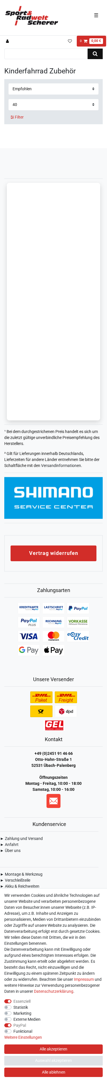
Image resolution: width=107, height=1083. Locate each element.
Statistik (20, 1007)
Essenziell (22, 1001)
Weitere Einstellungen (23, 1037)
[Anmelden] (8, 41)
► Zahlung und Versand (21, 838)
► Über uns (10, 850)
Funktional (22, 1031)
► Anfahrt (9, 844)
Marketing (22, 1013)
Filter (19, 117)
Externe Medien (27, 1019)
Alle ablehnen (53, 1072)
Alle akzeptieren (53, 1049)
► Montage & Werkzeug (21, 874)
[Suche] (95, 54)
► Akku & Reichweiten (19, 886)
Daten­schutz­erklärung (53, 991)
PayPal (19, 1025)
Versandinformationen (61, 465)
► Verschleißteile (15, 880)
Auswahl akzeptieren (53, 1060)
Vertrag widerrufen (53, 553)
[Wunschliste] (70, 41)
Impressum (84, 979)
